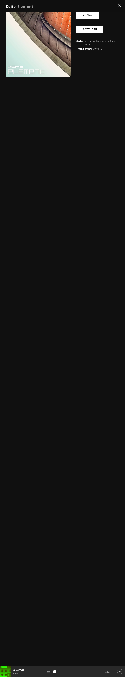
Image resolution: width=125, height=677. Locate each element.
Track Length (83, 48)
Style (79, 40)
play (89, 15)
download (90, 29)
